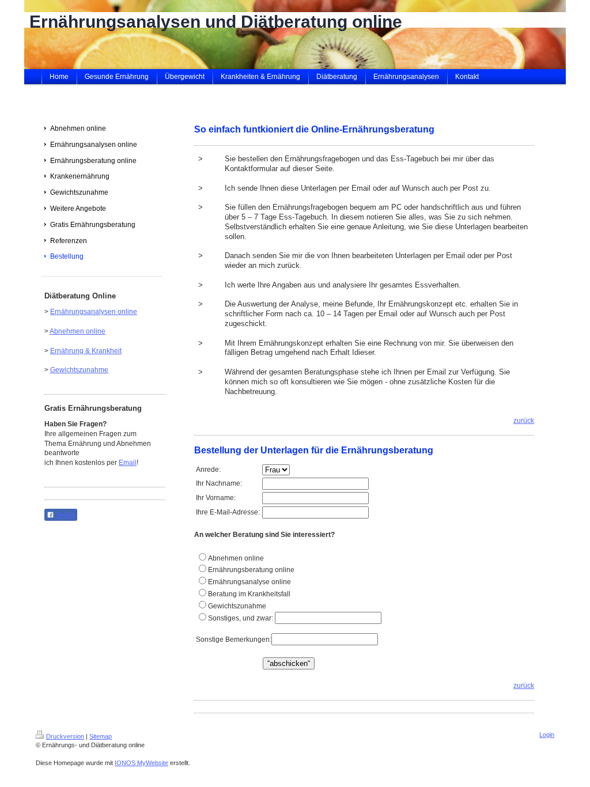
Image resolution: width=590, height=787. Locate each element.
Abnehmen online (77, 331)
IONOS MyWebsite (141, 762)
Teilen (64, 515)
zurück (523, 421)
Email (128, 463)
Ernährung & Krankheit (86, 351)
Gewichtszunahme (79, 370)
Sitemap (100, 736)
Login (546, 734)
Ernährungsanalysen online (93, 312)
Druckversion (65, 736)
